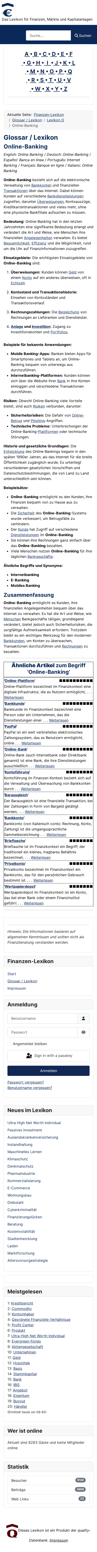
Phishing (38, 420)
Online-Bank (16, 749)
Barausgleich (16, 795)
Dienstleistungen (25, 535)
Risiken (39, 406)
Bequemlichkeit (17, 243)
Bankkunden (14, 640)
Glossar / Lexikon (22, 981)
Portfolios (59, 332)
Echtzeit (18, 283)
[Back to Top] (89, 1543)
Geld (17, 1357)
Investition (41, 326)
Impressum (16, 988)
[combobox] (48, 35)
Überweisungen (50, 201)
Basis (17, 1368)
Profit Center (23, 1325)
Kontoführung (17, 772)
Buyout (19, 1401)
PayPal (10, 726)
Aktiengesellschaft (27, 1346)
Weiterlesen (14, 697)
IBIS (16, 1384)
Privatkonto (15, 863)
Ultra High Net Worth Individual (38, 1336)
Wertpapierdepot (20, 886)
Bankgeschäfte (40, 556)
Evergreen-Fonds (26, 1341)
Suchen (85, 35)
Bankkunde (15, 703)
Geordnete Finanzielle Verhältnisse (41, 1319)
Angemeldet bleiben (30, 1043)
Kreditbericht (22, 1303)
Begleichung (68, 312)
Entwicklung (14, 451)
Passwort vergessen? (25, 1082)
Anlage (17, 326)
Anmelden (48, 1070)
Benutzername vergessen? (29, 1087)
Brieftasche (15, 840)
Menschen (12, 619)
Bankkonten (41, 185)
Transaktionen (16, 190)
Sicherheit (26, 513)
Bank (17, 1379)
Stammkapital (25, 1374)
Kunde (23, 529)
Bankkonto (14, 818)
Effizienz (39, 243)
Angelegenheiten (38, 237)
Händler (20, 1406)
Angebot (20, 1390)
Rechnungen (72, 646)
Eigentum (21, 1395)
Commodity (22, 1308)
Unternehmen (24, 1352)
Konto (27, 277)
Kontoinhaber (23, 1314)
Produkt (18, 1330)
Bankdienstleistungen (65, 196)
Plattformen (48, 431)
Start (11, 973)
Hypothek (21, 1363)
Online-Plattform (20, 680)
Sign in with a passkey (52, 1055)
